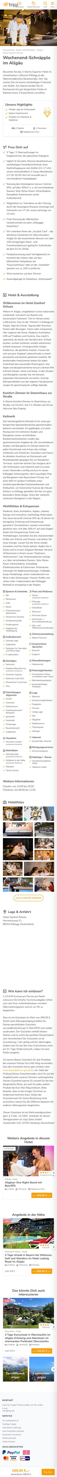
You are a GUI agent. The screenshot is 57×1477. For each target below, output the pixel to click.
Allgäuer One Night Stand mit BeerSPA (23, 1184)
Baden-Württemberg (25, 50)
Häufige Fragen (9, 1424)
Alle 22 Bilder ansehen (28, 898)
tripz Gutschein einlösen (13, 1431)
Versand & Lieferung (11, 1427)
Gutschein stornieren (11, 1434)
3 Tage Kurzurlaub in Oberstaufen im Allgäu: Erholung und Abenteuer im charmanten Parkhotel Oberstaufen (27, 1338)
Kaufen (48, 1472)
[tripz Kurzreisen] (10, 4)
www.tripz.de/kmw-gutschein (18, 1070)
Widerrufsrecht (9, 1438)
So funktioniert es (10, 1420)
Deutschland (8, 50)
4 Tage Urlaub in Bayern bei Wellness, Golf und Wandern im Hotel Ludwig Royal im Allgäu (28, 1258)
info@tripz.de (8, 1410)
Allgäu (40, 50)
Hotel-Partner (8, 1441)
